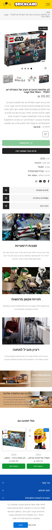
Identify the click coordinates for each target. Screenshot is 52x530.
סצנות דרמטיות (26, 246)
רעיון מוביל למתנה (26, 349)
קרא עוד (36, 126)
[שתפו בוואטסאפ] (36, 181)
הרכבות (38, 162)
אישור (20, 525)
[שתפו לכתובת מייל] (40, 181)
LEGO (42, 158)
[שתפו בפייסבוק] (48, 181)
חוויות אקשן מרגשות (26, 299)
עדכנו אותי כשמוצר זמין (26, 151)
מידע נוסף (32, 525)
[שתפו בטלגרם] (44, 181)
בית (48, 12)
